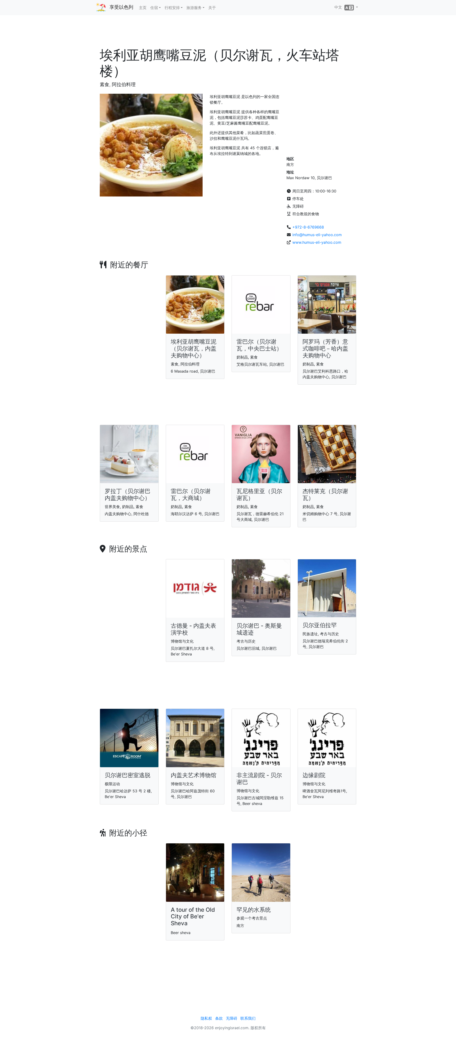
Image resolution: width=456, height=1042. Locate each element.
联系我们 (248, 1018)
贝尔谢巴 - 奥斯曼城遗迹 (259, 629)
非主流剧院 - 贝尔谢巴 (259, 778)
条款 (219, 1018)
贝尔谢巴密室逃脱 (127, 775)
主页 (143, 7)
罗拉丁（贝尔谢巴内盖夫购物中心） (127, 494)
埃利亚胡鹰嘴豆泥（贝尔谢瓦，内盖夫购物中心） (193, 348)
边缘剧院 (314, 775)
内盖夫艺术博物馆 (193, 775)
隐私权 (206, 1018)
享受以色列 (121, 7)
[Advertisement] (228, 33)
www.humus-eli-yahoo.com (316, 242)
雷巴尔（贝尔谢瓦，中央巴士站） (259, 345)
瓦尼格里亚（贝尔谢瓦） (259, 494)
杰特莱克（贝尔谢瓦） (325, 494)
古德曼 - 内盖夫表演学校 (193, 629)
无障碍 (231, 1018)
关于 (212, 7)
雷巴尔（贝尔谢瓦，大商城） (191, 494)
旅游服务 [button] (194, 7)
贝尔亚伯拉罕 (320, 625)
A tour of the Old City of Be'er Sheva (193, 916)
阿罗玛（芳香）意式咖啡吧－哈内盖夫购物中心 (325, 348)
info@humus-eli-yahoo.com (317, 234)
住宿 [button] (154, 7)
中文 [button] (339, 7)
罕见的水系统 (254, 909)
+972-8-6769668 (308, 227)
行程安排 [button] (172, 7)
